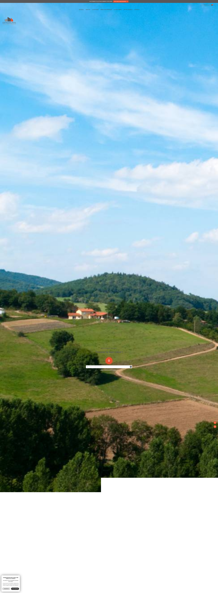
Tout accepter (15, 588)
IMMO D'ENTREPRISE (106, 9)
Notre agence (128, 9)
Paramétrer (6, 588)
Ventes (88, 9)
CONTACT (137, 9)
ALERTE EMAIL (118, 9)
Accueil (81, 9)
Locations (95, 9)
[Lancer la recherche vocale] (109, 360)
